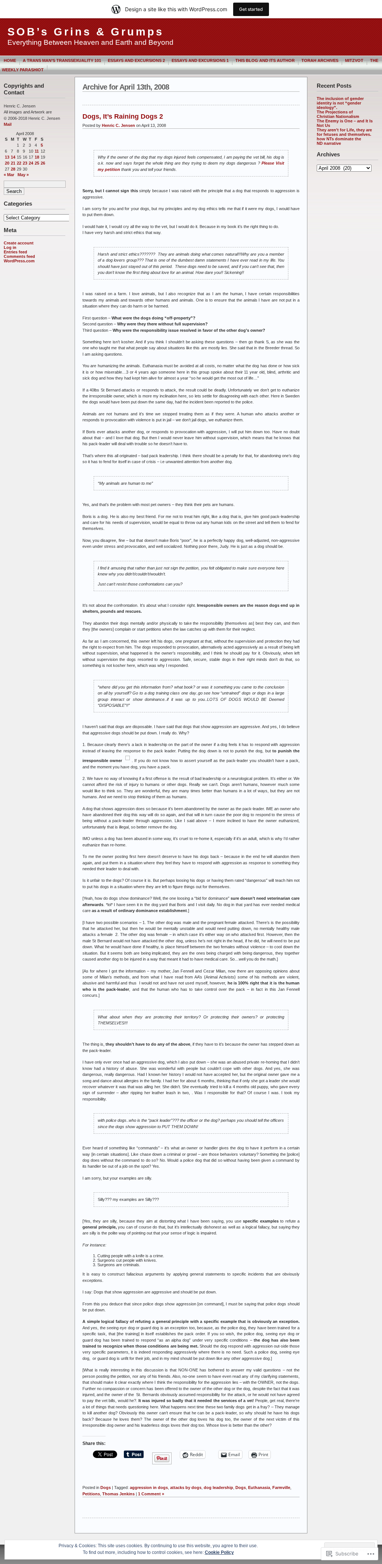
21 (13, 163)
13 (7, 157)
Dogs (105, 1487)
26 (43, 163)
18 (37, 157)
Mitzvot (354, 60)
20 (7, 163)
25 (37, 163)
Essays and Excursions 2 (136, 60)
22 (19, 163)
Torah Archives (319, 60)
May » (23, 174)
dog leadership (218, 1487)
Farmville (281, 1487)
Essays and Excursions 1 (200, 60)
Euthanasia (259, 1487)
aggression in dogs (149, 1487)
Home (10, 60)
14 (13, 157)
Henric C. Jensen (118, 125)
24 (31, 163)
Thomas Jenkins (118, 1494)
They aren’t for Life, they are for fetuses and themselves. (344, 132)
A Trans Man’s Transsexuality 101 (62, 60)
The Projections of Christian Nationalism (338, 114)
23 (25, 163)
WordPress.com (19, 261)
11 (37, 151)
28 (13, 169)
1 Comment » (151, 1494)
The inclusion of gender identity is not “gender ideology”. (340, 103)
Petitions (91, 1494)
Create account (19, 243)
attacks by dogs (185, 1487)
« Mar (9, 174)
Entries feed (15, 252)
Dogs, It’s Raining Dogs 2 (122, 116)
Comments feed (19, 256)
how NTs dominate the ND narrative (339, 141)
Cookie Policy (219, 1552)
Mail (8, 124)
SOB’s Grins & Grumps (85, 32)
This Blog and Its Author (265, 60)
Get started (251, 9)
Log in (10, 247)
